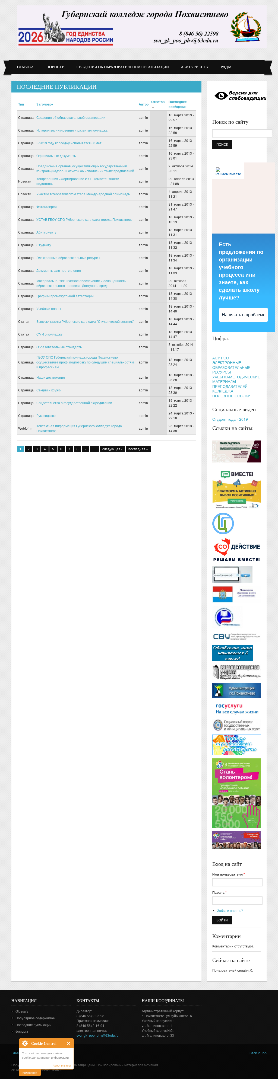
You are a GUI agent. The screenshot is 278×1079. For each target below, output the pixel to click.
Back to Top (258, 1053)
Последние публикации (33, 1024)
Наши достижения (50, 377)
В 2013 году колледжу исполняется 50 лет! (69, 143)
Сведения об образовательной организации (123, 67)
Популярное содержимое (35, 1018)
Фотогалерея (46, 206)
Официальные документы (56, 155)
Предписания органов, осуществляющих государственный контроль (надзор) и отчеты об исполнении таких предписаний (85, 168)
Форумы (21, 1031)
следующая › (112, 448)
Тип (21, 104)
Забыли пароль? (230, 910)
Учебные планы (48, 308)
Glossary (22, 1011)
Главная (25, 67)
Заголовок (44, 104)
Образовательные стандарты (59, 346)
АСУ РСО (220, 357)
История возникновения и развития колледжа (72, 130)
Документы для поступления (58, 270)
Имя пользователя (228, 874)
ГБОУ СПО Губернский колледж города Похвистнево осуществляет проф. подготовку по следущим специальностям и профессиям (85, 362)
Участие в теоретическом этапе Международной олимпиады (83, 193)
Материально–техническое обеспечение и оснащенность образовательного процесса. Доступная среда (81, 283)
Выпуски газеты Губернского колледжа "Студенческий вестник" (85, 321)
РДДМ (226, 67)
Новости (55, 67)
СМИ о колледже (49, 334)
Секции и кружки (49, 390)
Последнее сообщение (178, 104)
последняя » (138, 448)
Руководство (46, 415)
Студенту (43, 244)
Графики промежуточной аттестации (65, 295)
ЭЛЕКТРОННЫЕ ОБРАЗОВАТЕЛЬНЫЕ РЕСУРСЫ (231, 367)
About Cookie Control (24, 1043)
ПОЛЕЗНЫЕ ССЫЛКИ (231, 395)
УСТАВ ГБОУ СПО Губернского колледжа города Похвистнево (84, 219)
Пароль (219, 892)
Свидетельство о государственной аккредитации (74, 402)
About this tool (62, 1065)
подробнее (30, 1072)
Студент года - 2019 (230, 419)
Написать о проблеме (244, 314)
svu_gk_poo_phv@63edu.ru (98, 1035)
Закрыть (69, 1043)
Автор (144, 104)
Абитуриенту (195, 67)
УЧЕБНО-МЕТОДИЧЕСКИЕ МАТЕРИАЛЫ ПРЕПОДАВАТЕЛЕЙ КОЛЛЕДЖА (236, 384)
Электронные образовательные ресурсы (68, 257)
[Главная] (142, 26)
